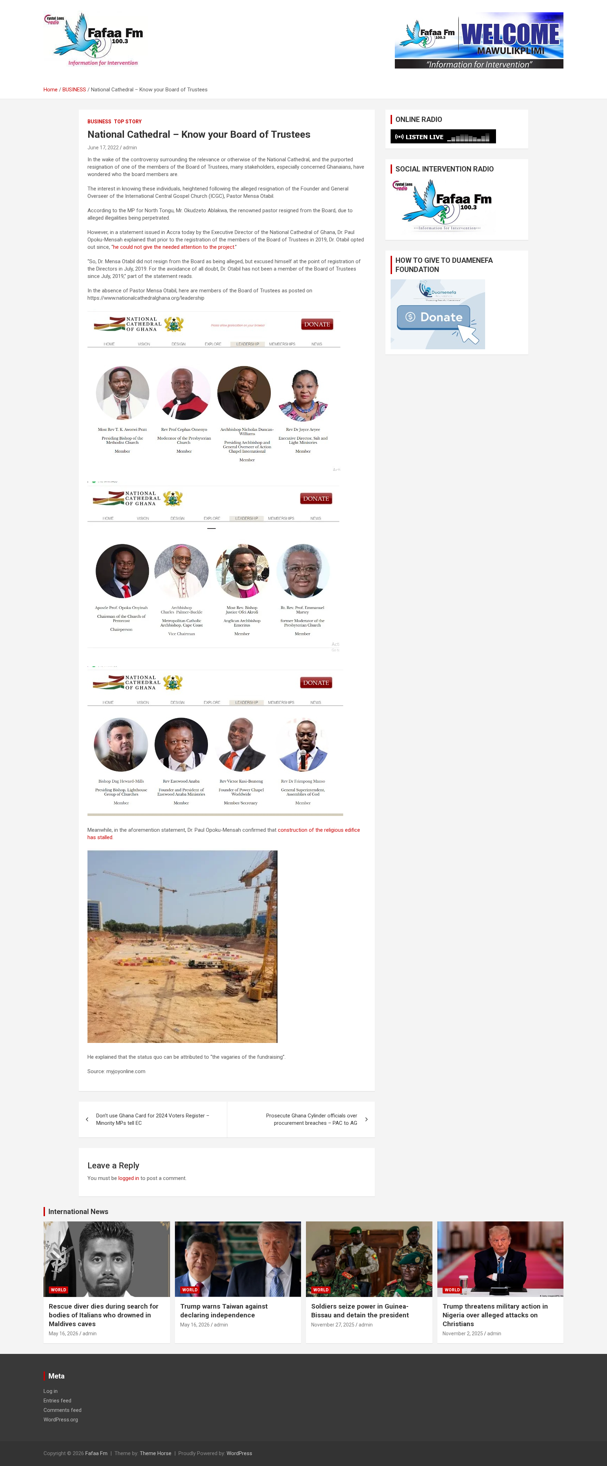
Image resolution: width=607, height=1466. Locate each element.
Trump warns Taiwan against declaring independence (224, 1310)
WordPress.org (61, 1419)
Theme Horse (155, 1453)
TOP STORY (128, 121)
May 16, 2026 (63, 1333)
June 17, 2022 (103, 147)
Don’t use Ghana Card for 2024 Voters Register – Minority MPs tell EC (152, 1119)
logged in (128, 1178)
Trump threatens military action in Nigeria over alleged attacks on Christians (495, 1315)
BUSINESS (99, 121)
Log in (51, 1391)
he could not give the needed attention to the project (173, 247)
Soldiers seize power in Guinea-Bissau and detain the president (360, 1310)
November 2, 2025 (463, 1333)
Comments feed (62, 1410)
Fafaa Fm (96, 1453)
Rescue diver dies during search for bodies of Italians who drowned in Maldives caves (103, 1315)
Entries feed (57, 1400)
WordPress (239, 1453)
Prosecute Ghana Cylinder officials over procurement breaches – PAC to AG (311, 1119)
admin (130, 147)
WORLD (58, 1289)
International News (78, 1211)
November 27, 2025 (332, 1325)
